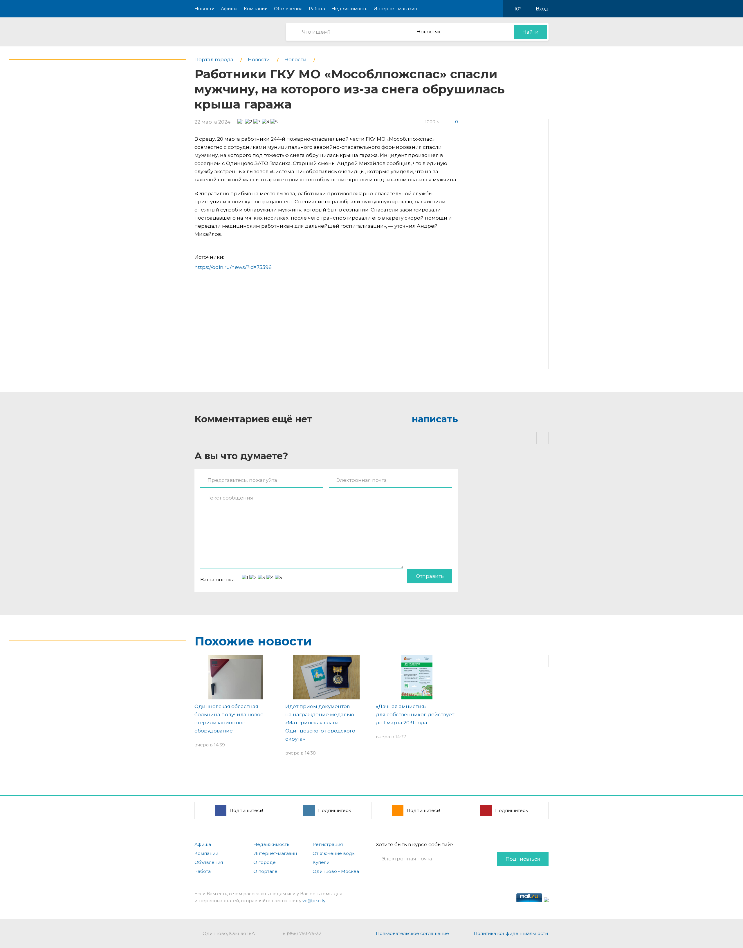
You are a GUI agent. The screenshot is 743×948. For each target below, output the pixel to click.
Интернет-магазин (395, 8)
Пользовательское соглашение (412, 933)
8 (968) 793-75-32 (302, 933)
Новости (204, 8)
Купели (321, 862)
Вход (542, 9)
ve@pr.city (313, 900)
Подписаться (523, 859)
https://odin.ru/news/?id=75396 (233, 267)
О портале (265, 871)
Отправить (430, 576)
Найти (530, 32)
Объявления (288, 8)
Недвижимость (349, 8)
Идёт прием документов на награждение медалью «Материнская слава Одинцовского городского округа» (320, 722)
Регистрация (328, 844)
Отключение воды (334, 853)
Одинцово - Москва (336, 871)
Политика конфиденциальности (511, 933)
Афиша (229, 8)
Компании (256, 8)
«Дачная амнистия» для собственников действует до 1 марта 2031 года (415, 714)
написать (435, 419)
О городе (264, 862)
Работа (317, 8)
